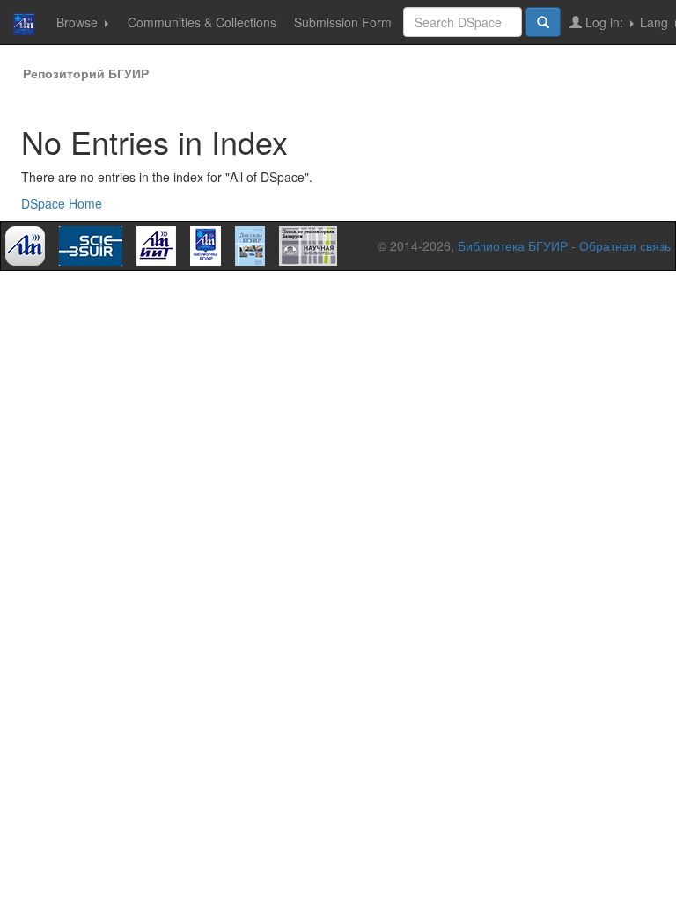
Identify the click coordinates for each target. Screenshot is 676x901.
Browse (78, 22)
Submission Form (343, 22)
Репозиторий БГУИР (86, 73)
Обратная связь (625, 245)
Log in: (604, 22)
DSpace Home (61, 203)
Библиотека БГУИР (513, 245)
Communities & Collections (202, 22)
